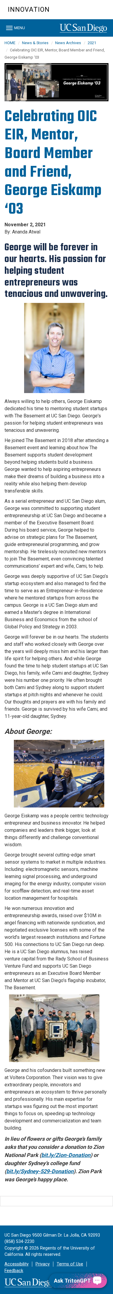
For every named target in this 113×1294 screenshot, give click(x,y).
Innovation (29, 9)
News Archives (68, 43)
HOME (10, 43)
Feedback (14, 1270)
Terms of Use (70, 1264)
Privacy (43, 1264)
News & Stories (35, 43)
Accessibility (17, 1264)
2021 (92, 43)
